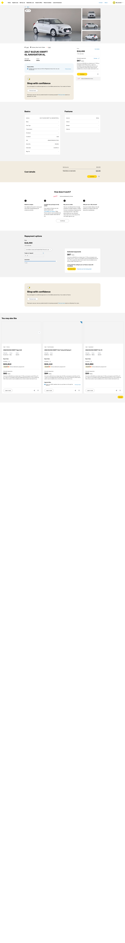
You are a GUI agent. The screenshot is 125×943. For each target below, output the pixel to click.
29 (29, 10)
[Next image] (39, 332)
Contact (101, 2)
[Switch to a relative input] (43, 253)
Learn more (8, 390)
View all (120, 397)
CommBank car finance (49, 211)
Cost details (97, 49)
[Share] (34, 390)
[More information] (9, 362)
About (106, 2)
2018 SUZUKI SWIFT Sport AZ (12, 350)
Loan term (26, 259)
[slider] (56, 261)
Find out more (68, 68)
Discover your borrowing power (84, 269)
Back (28, 7)
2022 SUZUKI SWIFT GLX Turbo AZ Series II (57, 350)
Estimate (95, 58)
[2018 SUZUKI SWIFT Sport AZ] (21, 332)
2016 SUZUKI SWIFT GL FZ (93, 350)
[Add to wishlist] (97, 74)
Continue (82, 74)
